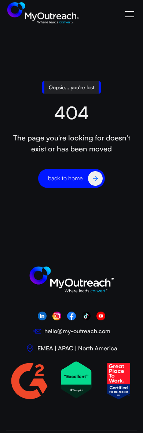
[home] (43, 13)
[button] (129, 13)
